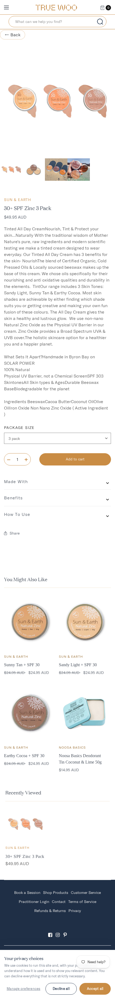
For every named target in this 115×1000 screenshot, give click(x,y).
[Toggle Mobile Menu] (10, 8)
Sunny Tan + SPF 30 (22, 664)
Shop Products (55, 892)
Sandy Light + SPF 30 (78, 664)
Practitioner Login (34, 901)
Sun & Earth (17, 199)
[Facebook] (50, 930)
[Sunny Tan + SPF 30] (30, 622)
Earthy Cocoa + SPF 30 (24, 755)
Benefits (13, 497)
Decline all (61, 988)
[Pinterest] (65, 930)
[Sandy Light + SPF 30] (85, 622)
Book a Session (27, 892)
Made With (16, 481)
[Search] (100, 21)
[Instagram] (57, 930)
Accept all (95, 988)
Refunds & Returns (50, 910)
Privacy (74, 910)
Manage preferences (23, 988)
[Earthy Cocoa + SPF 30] (30, 713)
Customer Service (86, 892)
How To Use (17, 514)
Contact (59, 901)
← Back (13, 34)
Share (15, 533)
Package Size (19, 428)
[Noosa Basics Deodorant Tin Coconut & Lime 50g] (85, 713)
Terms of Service (82, 901)
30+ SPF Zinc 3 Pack (24, 856)
